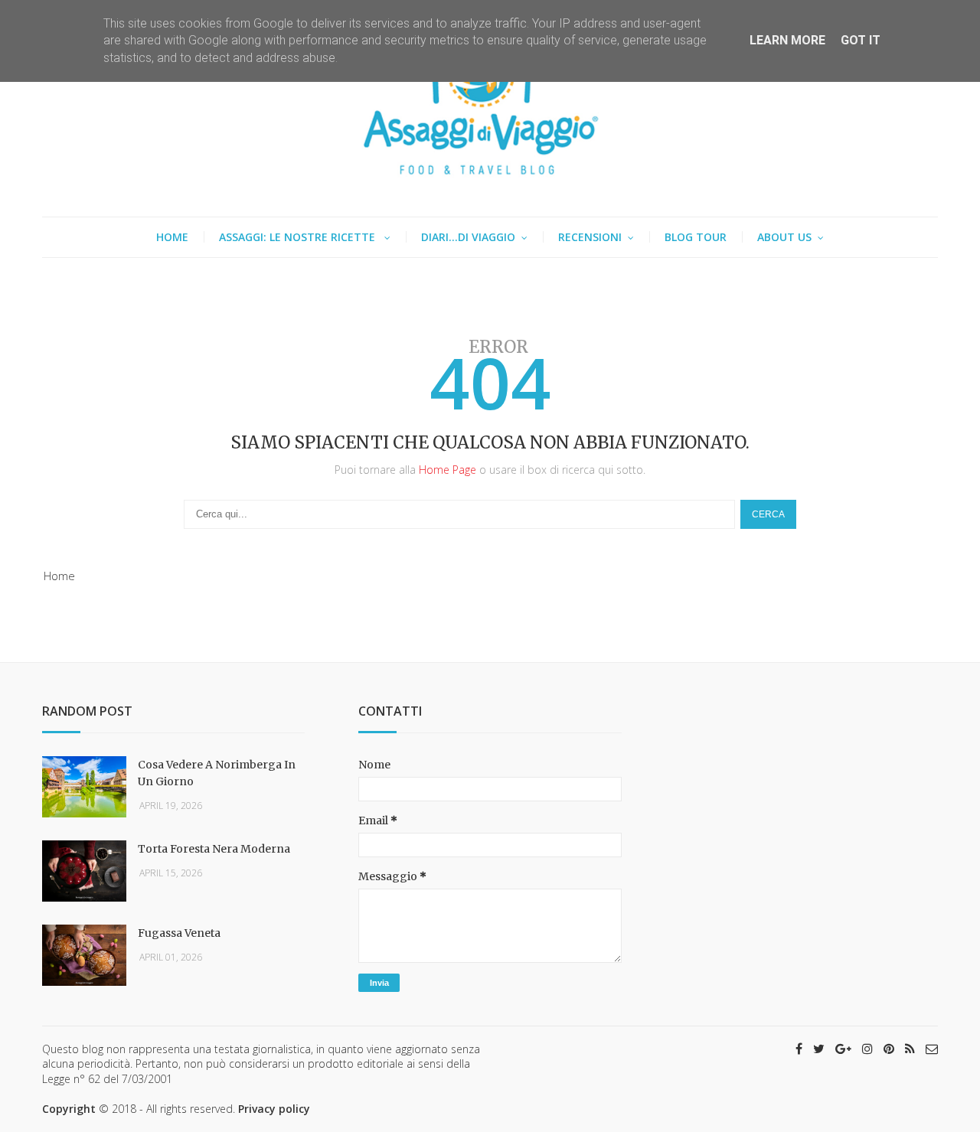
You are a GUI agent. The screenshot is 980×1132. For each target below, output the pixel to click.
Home (172, 237)
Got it (860, 40)
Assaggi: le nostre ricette (298, 237)
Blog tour (696, 237)
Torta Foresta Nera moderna (214, 849)
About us (784, 237)
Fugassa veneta (179, 933)
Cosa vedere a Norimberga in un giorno (217, 773)
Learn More (787, 40)
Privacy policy (274, 1108)
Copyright (69, 1108)
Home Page (447, 469)
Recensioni (590, 237)
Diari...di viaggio (468, 237)
